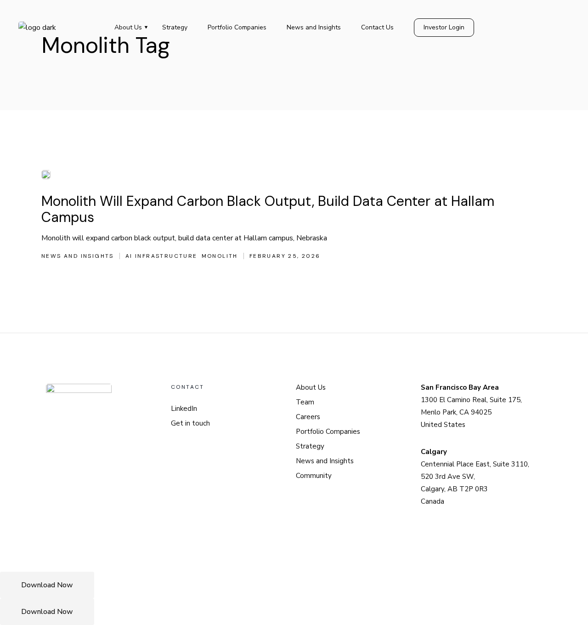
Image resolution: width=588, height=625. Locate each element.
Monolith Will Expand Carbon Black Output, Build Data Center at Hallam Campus (267, 209)
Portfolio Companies (328, 431)
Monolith (220, 256)
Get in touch (190, 423)
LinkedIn (184, 408)
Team (305, 402)
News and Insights (77, 256)
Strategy (310, 446)
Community (314, 475)
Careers (308, 416)
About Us (311, 387)
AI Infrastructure (161, 256)
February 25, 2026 (285, 256)
